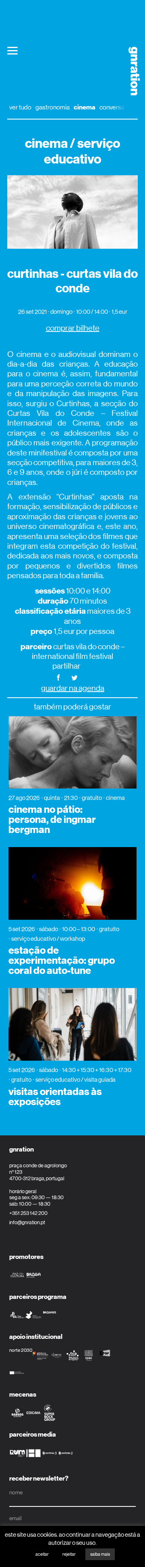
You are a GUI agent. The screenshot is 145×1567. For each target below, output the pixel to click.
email (15, 1518)
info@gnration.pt (27, 1222)
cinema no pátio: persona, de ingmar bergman (52, 819)
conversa (111, 107)
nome (16, 1492)
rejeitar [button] (69, 1554)
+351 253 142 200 (28, 1213)
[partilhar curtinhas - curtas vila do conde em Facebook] (58, 677)
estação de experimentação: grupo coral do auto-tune (61, 960)
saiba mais (100, 1554)
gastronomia (52, 107)
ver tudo (20, 107)
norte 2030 (20, 1350)
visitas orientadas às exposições (55, 1097)
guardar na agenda (72, 688)
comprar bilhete (72, 328)
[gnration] (131, 71)
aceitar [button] (42, 1554)
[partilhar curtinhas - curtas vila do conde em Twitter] (74, 677)
